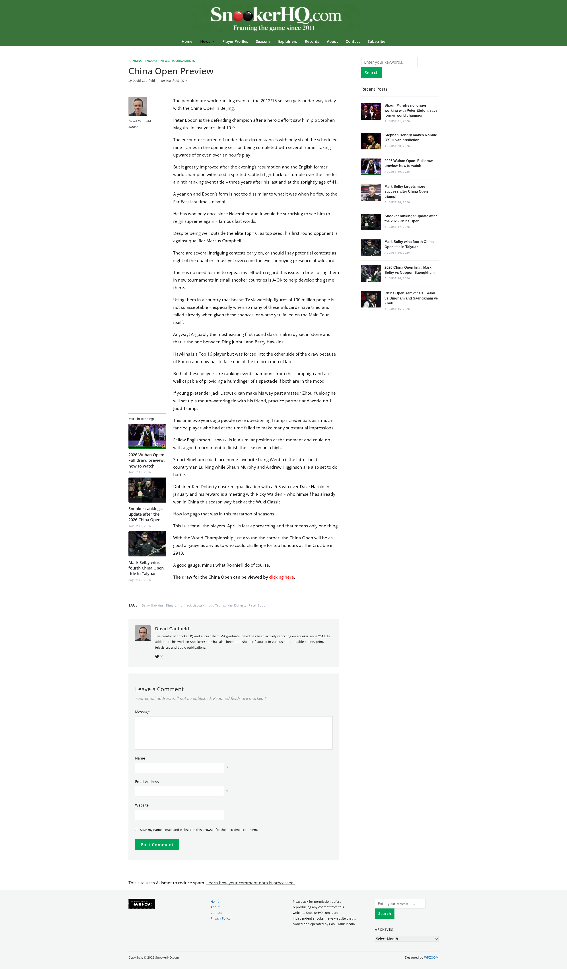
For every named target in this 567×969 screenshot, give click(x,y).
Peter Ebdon (258, 605)
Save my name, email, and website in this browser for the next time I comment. (199, 830)
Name (140, 758)
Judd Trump (216, 605)
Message (142, 711)
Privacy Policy (220, 918)
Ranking (135, 61)
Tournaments (183, 61)
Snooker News (157, 61)
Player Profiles (235, 41)
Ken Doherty (237, 605)
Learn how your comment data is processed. (250, 883)
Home (187, 41)
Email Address (147, 781)
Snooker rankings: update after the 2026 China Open (145, 514)
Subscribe (376, 41)
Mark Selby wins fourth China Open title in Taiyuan (146, 568)
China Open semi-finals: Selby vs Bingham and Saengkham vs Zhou (411, 298)
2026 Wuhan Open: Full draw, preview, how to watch (146, 460)
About (332, 41)
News (205, 41)
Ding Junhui (174, 605)
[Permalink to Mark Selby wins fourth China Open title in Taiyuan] (147, 543)
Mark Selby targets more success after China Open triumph (406, 191)
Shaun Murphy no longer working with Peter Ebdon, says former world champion (410, 110)
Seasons (263, 41)
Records (312, 41)
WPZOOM (431, 957)
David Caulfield (143, 80)
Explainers (287, 41)
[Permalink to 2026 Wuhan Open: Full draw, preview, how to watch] (147, 436)
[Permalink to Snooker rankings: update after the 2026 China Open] (147, 490)
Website (142, 805)
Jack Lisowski (195, 605)
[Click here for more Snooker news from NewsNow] (141, 904)
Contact (353, 41)
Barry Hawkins (153, 605)
